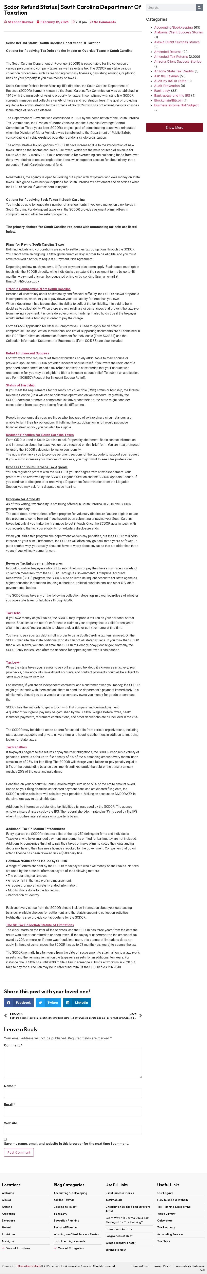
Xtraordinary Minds (29, 1266)
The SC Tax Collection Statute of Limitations (40, 925)
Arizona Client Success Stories (177, 61)
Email (9, 1104)
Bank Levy (162, 91)
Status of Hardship (20, 385)
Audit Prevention (167, 86)
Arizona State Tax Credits (174, 71)
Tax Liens (13, 613)
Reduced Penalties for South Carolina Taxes (40, 435)
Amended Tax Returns (171, 57)
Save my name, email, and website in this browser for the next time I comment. (66, 1143)
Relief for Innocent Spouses (27, 353)
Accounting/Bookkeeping (173, 27)
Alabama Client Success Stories (178, 32)
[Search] (199, 7)
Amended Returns (167, 52)
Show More (174, 127)
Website (10, 1123)
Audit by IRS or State (170, 81)
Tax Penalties (16, 747)
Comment (13, 1045)
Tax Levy (13, 662)
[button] (19, 1002)
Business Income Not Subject (176, 105)
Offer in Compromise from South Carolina (38, 289)
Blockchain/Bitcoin (168, 100)
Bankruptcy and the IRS (172, 95)
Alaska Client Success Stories (177, 42)
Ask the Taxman (166, 76)
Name (10, 1086)
